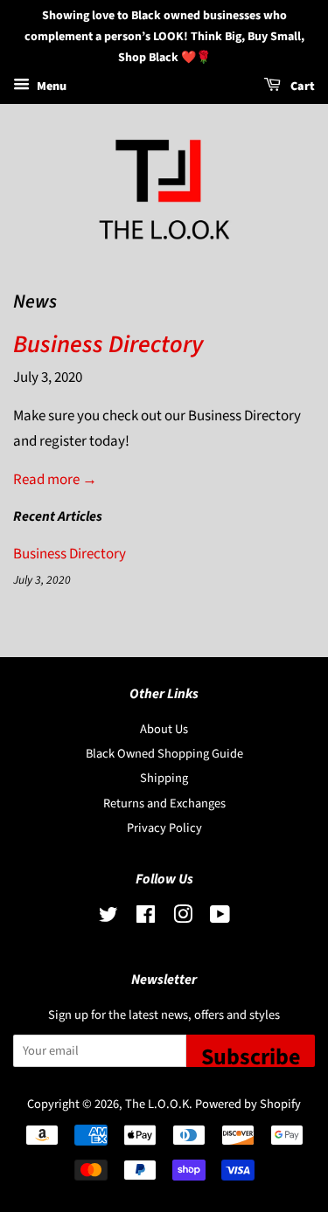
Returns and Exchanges (164, 803)
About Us (164, 729)
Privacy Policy (164, 828)
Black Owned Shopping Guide (164, 754)
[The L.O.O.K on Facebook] (146, 918)
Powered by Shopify (248, 1104)
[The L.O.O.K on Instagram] (182, 918)
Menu (50, 87)
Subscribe (250, 1054)
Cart (301, 87)
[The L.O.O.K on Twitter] (108, 918)
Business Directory (108, 344)
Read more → (55, 479)
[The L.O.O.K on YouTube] (220, 918)
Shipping (164, 778)
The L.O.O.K (157, 1104)
